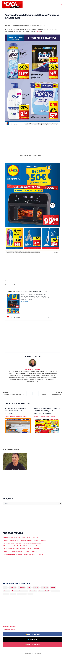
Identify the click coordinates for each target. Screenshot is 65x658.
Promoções (33, 590)
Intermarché (44, 587)
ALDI (29, 587)
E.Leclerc (35, 587)
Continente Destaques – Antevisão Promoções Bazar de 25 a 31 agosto (23, 554)
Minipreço (6, 590)
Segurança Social (44, 590)
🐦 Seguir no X (32, 639)
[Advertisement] (32, 139)
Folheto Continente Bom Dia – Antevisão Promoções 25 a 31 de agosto (23, 546)
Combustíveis (55, 590)
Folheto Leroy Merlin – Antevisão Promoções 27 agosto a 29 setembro (22, 543)
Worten (13, 594)
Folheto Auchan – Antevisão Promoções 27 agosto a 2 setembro (21, 548)
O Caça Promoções (3, 8)
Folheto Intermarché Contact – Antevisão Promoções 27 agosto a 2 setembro (47, 411)
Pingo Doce (13, 587)
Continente (22, 587)
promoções (12, 416)
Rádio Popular (22, 594)
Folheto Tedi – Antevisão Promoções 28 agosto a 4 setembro (20, 551)
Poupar (30, 594)
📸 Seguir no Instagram (32, 644)
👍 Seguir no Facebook (32, 634)
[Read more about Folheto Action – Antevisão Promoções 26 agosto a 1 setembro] (18, 425)
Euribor (6, 594)
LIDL (5, 587)
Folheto (38, 31)
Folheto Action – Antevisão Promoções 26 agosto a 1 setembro (16, 411)
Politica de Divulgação (9, 629)
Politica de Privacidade (9, 626)
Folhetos (7, 416)
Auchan (53, 587)
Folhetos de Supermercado (19, 590)
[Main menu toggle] (61, 5)
